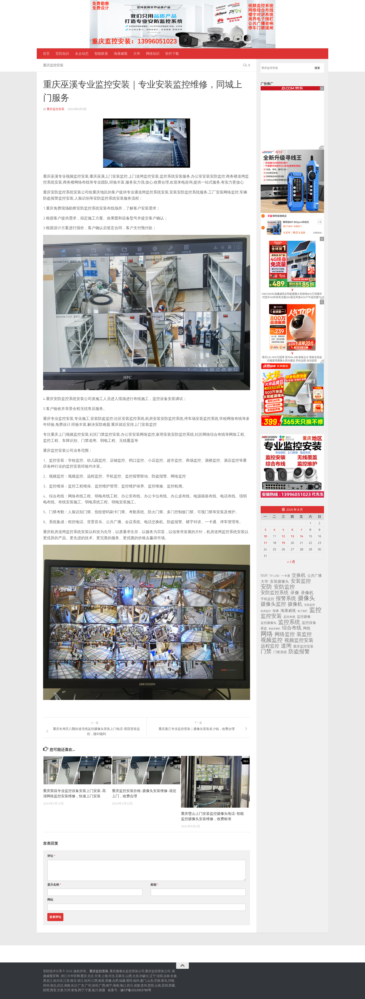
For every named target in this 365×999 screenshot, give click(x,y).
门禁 (266, 651)
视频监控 (272, 639)
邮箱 (154, 884)
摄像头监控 (273, 604)
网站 (50, 899)
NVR (264, 575)
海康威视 (120, 54)
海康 (275, 611)
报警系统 (286, 598)
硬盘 (264, 628)
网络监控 (285, 634)
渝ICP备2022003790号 (135, 990)
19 (283, 543)
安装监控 (301, 581)
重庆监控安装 (53, 65)
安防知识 (62, 54)
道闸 (286, 645)
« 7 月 (291, 562)
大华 (136, 54)
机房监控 (266, 610)
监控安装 (271, 616)
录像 (294, 592)
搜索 (317, 67)
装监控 (304, 634)
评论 (51, 856)
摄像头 (306, 598)
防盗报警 (299, 651)
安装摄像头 (279, 581)
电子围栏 (302, 611)
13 (292, 536)
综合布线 (291, 627)
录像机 (307, 592)
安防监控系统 (275, 592)
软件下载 (172, 54)
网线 (306, 628)
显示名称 (54, 884)
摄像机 (295, 604)
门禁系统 (280, 652)
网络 (267, 633)
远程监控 (270, 646)
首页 (46, 54)
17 (265, 543)
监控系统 (289, 622)
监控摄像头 (268, 623)
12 (283, 536)
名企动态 (82, 54)
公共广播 (314, 575)
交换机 (299, 575)
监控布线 (289, 617)
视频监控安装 (298, 640)
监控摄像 (304, 617)
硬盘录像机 (274, 628)
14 (301, 536)
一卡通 (285, 576)
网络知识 (152, 54)
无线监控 (309, 604)
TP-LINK (274, 576)
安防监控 (284, 586)
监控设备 (309, 623)
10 (265, 536)
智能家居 (101, 54)
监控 (315, 609)
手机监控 (267, 599)
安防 (266, 586)
